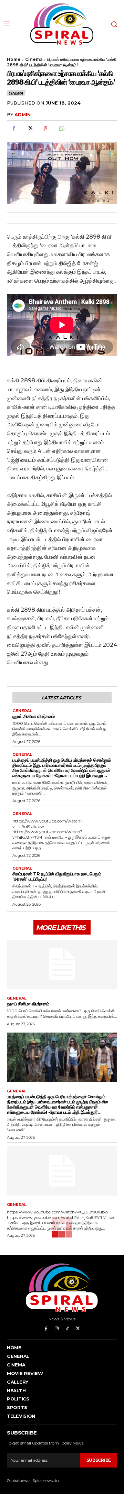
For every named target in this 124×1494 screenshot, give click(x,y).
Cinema (34, 59)
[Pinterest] (45, 128)
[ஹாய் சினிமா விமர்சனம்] (62, 964)
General (22, 711)
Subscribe (98, 1460)
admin (22, 114)
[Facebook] (14, 128)
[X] (30, 128)
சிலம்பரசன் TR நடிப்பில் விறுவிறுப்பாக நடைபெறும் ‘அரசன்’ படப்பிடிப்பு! (56, 876)
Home (14, 59)
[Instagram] (56, 1328)
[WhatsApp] (61, 128)
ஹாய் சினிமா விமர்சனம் (33, 716)
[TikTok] (67, 1328)
